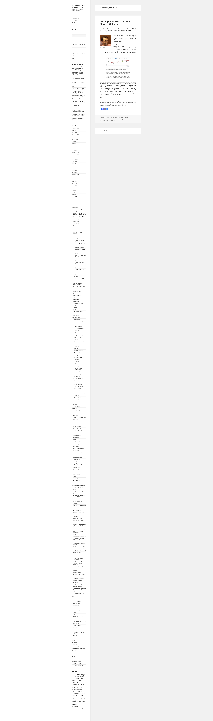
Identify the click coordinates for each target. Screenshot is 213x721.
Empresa (75, 228)
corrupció (82, 676)
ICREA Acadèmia (76, 291)
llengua (82, 693)
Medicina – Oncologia (78, 350)
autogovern (74, 675)
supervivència (78, 709)
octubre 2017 (75, 179)
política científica (78, 701)
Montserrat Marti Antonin (77, 77)
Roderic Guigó (76, 474)
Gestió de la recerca (77, 625)
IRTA (73, 640)
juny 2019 (74, 141)
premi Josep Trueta (77, 566)
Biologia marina (77, 332)
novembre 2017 (75, 176)
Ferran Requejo (76, 422)
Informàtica (76, 391)
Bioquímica (76, 339)
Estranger (75, 235)
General (74, 599)
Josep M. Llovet (76, 446)
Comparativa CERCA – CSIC (79, 632)
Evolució (76, 346)
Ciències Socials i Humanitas (78, 485)
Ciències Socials (76, 363)
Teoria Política (77, 376)
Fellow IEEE (75, 516)
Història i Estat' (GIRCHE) (78, 286)
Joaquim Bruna (76, 435)
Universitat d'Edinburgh (80, 240)
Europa (79, 680)
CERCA (78, 676)
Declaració (74, 20)
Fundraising (76, 406)
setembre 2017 (75, 181)
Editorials (74, 596)
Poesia (74, 627)
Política (73, 644)
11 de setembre (76, 601)
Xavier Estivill (76, 480)
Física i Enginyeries (77, 378)
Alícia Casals (75, 413)
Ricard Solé (75, 472)
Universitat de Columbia (80, 259)
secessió (73, 709)
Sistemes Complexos (78, 357)
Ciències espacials (77, 380)
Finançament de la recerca (78, 621)
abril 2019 (74, 143)
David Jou (75, 415)
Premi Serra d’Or (76, 582)
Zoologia (76, 361)
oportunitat (81, 696)
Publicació (75, 307)
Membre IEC (74, 642)
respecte (82, 706)
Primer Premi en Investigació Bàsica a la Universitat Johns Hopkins (79, 590)
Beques (74, 608)
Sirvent (73, 66)
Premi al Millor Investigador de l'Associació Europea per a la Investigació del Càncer (79, 540)
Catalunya (81, 675)
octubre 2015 (75, 192)
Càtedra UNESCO (76, 501)
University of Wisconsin (80, 273)
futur (79, 684)
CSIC (74, 225)
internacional (79, 689)
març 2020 (74, 132)
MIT (76, 253)
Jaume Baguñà (76, 428)
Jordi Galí (75, 439)
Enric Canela (75, 419)
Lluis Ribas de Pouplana (78, 453)
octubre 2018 (75, 157)
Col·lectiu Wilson (76, 223)
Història (82, 684)
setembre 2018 (75, 159)
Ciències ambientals (78, 341)
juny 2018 (74, 163)
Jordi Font (75, 437)
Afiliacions (74, 207)
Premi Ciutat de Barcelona (78, 550)
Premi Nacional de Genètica (79, 574)
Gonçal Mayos (76, 424)
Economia (76, 366)
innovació (74, 689)
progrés (78, 702)
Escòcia (75, 238)
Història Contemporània (78, 487)
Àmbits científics (75, 317)
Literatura (76, 371)
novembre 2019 (75, 137)
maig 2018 (74, 165)
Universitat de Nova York (80, 266)
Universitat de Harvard (80, 262)
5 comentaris (112, 120)
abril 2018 (74, 168)
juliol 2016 (74, 188)
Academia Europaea (77, 499)
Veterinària (76, 359)
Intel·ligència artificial (78, 393)
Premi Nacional (76, 572)
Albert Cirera (76, 410)
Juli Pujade (75, 450)
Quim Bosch (75, 469)
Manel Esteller (76, 455)
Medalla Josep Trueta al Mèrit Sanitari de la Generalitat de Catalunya (79, 525)
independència (77, 688)
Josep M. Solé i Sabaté (77, 448)
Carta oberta (75, 610)
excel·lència (76, 683)
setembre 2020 (75, 130)
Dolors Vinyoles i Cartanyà (78, 417)
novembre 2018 (75, 154)
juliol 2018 (74, 161)
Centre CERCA (76, 221)
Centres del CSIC (76, 612)
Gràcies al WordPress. (104, 130)
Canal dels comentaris (76, 663)
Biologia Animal (77, 326)
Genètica (76, 348)
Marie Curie (75, 299)
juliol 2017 (74, 185)
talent (83, 709)
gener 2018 (74, 172)
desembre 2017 (75, 174)
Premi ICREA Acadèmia (78, 556)
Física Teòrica (77, 388)
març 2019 (74, 145)
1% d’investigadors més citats (79, 491)
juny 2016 (74, 190)
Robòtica (76, 399)
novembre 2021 (75, 128)
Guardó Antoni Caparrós (78, 518)
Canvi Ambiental (78, 344)
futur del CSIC (76, 623)
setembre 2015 (75, 194)
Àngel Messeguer (77, 321)
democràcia (81, 678)
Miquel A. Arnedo (76, 461)
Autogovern (75, 605)
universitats (75, 711)
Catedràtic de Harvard (78, 216)
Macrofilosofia (77, 374)
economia (74, 680)
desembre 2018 (75, 152)
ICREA (74, 289)
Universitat (75, 315)
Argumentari (76, 603)
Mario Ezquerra (76, 459)
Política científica (76, 630)
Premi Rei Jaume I (77, 580)
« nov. (73, 58)
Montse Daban (76, 467)
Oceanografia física (78, 355)
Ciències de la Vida (77, 319)
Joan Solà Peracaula (77, 433)
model (73, 695)
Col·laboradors (75, 22)
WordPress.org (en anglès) (77, 665)
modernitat (74, 696)
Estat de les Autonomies (78, 619)
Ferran (81, 682)
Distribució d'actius (77, 616)
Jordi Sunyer (75, 441)
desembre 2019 (75, 134)
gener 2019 (74, 150)
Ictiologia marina (78, 328)
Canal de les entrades (76, 661)
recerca (74, 704)
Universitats (75, 635)
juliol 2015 (74, 199)
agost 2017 (74, 183)
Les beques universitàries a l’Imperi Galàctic (115, 22)
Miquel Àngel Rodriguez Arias (79, 464)
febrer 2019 (74, 148)
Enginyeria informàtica (79, 386)
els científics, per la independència (78, 6)
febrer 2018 (74, 170)
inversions (74, 693)
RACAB (74, 309)
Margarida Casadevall (77, 457)
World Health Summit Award (79, 593)
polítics (73, 702)
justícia (78, 693)
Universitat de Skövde (79, 278)
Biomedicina (76, 337)
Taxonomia (77, 330)
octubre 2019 (75, 139)
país (73, 698)
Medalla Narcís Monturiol (78, 529)
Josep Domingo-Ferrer (77, 444)
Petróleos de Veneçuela (79, 230)
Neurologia (76, 352)
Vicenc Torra (75, 476)
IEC (73, 293)
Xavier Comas (76, 478)
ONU (78, 696)
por (76, 702)
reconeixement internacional (82, 704)
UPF (80, 711)
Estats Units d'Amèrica (78, 243)
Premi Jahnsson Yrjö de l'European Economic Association (78, 563)
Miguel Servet (76, 301)
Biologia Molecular (78, 335)
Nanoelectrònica (77, 397)
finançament (74, 684)
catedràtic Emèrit (77, 503)
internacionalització (78, 691)
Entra (73, 659)
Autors (73, 408)
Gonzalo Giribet (76, 426)
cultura (76, 678)
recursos (75, 707)
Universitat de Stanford (80, 269)
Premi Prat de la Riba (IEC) (78, 578)
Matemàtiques (77, 395)
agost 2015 (74, 196)
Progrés (74, 650)
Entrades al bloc (75, 18)
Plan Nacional (77, 698)
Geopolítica (74, 638)
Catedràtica (75, 219)
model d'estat (79, 695)
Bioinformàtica (77, 324)
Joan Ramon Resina (77, 430)
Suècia (75, 276)
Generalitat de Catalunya (78, 281)
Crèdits (73, 489)
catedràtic (74, 483)
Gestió (74, 404)
